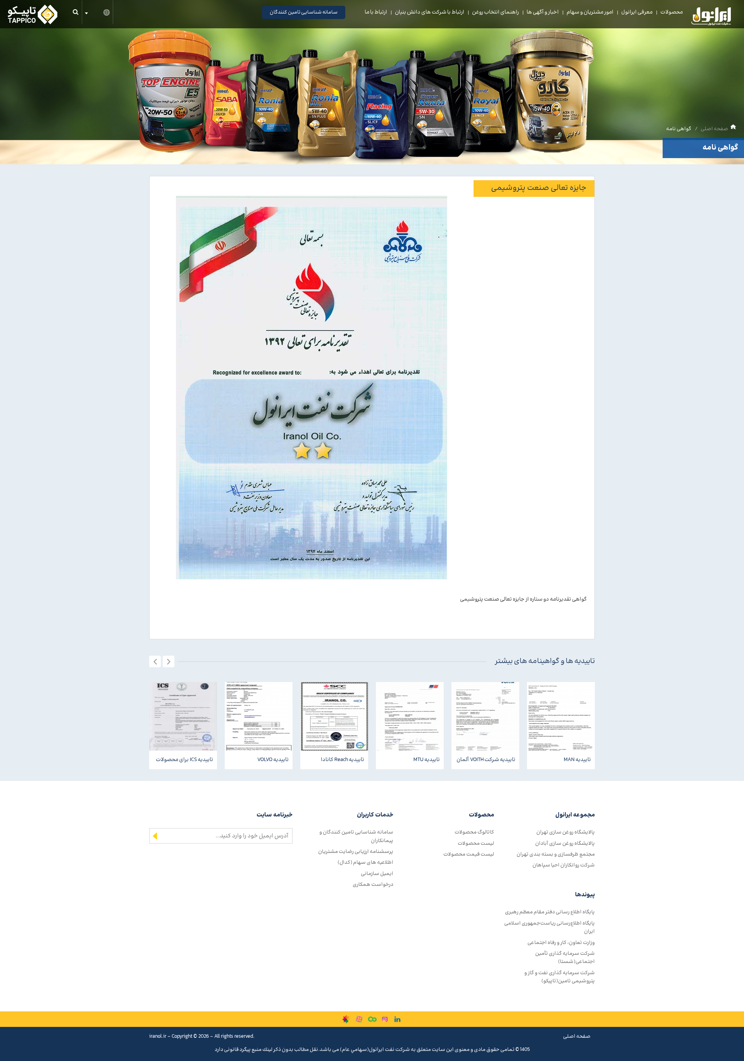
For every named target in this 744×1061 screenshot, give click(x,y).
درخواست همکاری (373, 884)
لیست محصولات (476, 843)
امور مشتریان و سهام (590, 12)
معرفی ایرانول (637, 12)
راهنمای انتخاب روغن (495, 12)
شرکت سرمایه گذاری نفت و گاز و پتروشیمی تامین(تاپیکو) (559, 977)
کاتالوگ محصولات (474, 832)
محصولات (671, 12)
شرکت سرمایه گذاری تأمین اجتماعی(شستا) (565, 957)
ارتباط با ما (376, 12)
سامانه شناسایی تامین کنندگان (304, 12)
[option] (183, 725)
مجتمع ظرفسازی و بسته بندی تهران (556, 854)
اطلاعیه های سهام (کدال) (365, 862)
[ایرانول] (711, 18)
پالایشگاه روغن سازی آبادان (565, 843)
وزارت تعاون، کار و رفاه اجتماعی (561, 943)
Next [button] (168, 661)
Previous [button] (155, 661)
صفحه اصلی (714, 129)
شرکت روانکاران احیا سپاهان (563, 865)
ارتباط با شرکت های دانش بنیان (429, 12)
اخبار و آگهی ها (543, 12)
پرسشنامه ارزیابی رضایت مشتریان (355, 851)
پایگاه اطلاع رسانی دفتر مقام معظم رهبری (550, 912)
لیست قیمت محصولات (468, 854)
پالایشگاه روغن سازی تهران (565, 832)
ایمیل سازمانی (377, 874)
